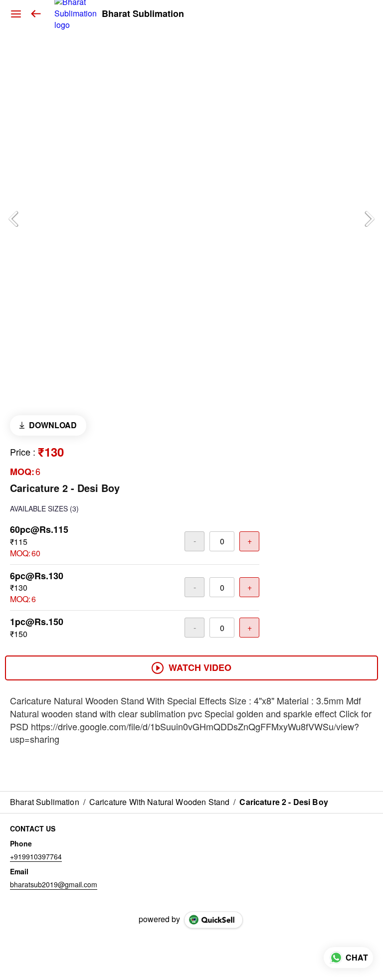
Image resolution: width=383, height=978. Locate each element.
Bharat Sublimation (143, 14)
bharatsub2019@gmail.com (53, 884)
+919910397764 (36, 856)
